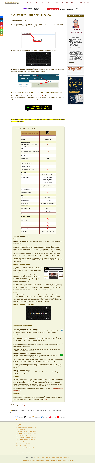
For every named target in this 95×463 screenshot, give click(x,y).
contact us (41, 95)
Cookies (47, 460)
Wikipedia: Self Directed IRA (23, 444)
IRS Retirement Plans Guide (23, 452)
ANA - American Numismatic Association (26, 427)
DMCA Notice (62, 460)
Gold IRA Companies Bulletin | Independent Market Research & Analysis (51, 457)
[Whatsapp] (1, 30)
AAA (48, 151)
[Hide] (0, 37)
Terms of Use (70, 460)
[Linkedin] (1, 21)
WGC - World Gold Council (22, 429)
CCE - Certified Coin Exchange (23, 435)
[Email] (1, 32)
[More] (1, 35)
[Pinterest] (1, 23)
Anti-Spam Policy (54, 460)
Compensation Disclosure (30, 460)
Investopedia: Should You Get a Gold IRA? (26, 448)
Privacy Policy (40, 460)
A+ (47, 144)
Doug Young (22, 405)
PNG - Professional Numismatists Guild (25, 439)
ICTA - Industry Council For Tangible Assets (26, 431)
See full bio (71, 62)
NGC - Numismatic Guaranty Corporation (26, 437)
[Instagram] (1, 26)
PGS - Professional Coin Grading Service (26, 433)
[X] (1, 19)
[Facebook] (1, 17)
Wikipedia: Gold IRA (21, 446)
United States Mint (21, 441)
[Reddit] (1, 28)
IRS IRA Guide (19, 450)
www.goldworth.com (47, 137)
